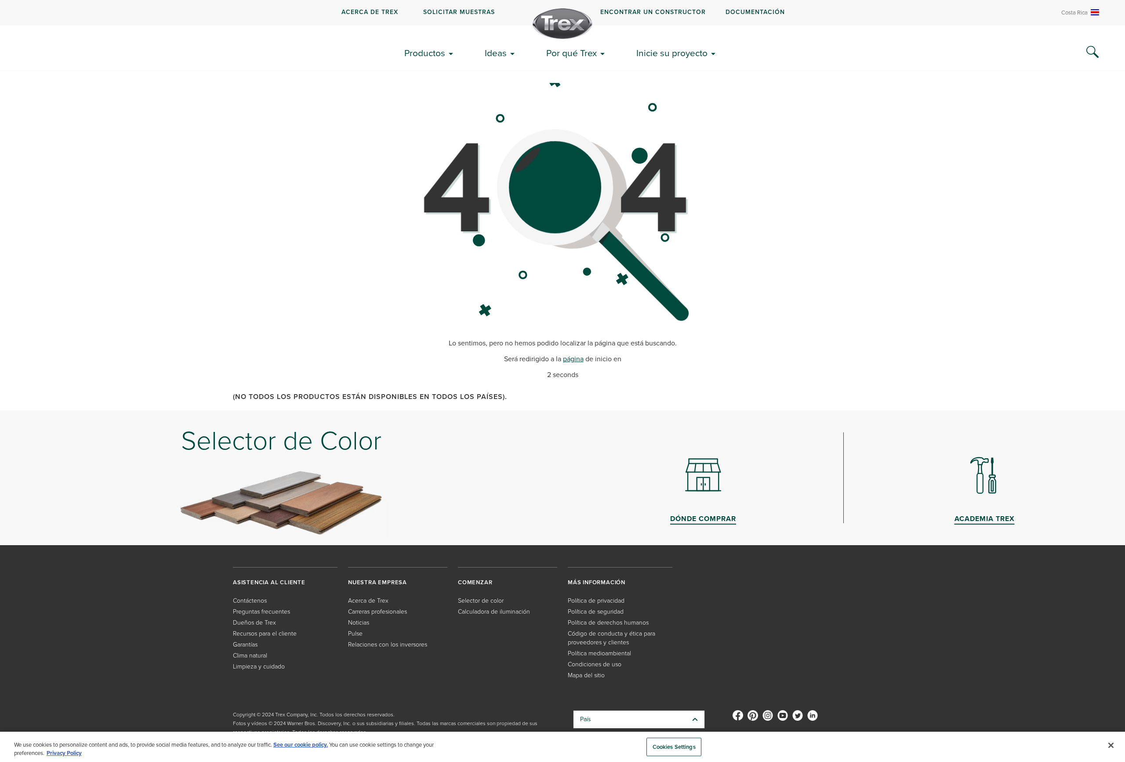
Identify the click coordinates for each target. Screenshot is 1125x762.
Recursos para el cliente (265, 633)
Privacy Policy (64, 753)
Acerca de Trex (369, 12)
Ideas (496, 53)
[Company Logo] (562, 23)
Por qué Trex (571, 53)
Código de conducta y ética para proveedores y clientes (611, 638)
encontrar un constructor (653, 12)
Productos (424, 53)
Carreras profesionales (377, 611)
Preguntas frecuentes (261, 611)
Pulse (355, 633)
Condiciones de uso (594, 664)
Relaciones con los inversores (387, 644)
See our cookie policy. (300, 744)
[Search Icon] (1092, 52)
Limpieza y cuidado (259, 666)
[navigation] (562, 12)
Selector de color (481, 600)
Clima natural (250, 655)
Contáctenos (250, 600)
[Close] (1111, 745)
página (573, 359)
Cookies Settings (674, 747)
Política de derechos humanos (608, 622)
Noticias (358, 622)
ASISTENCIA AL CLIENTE (269, 582)
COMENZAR (475, 582)
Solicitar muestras (459, 12)
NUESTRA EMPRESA (377, 582)
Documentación (755, 12)
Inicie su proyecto (672, 53)
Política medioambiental (599, 653)
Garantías (245, 644)
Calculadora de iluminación (494, 611)
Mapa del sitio (586, 675)
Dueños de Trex (254, 622)
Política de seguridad (596, 611)
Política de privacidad (596, 600)
